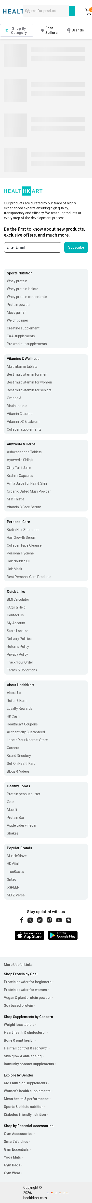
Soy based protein (18, 1005)
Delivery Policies (19, 639)
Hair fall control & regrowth (26, 1048)
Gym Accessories (18, 1134)
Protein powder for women (25, 990)
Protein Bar (15, 818)
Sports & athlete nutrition (23, 1107)
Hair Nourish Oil (18, 561)
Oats (10, 802)
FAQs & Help (16, 607)
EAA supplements (21, 336)
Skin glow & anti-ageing (23, 1056)
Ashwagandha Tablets (24, 452)
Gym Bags (12, 1165)
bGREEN (13, 887)
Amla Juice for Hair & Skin (27, 483)
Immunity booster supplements (29, 1064)
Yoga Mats (12, 1157)
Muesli (12, 810)
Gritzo (11, 879)
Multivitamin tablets (22, 366)
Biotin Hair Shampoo (23, 530)
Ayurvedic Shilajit (20, 460)
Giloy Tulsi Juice (19, 468)
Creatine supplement (23, 328)
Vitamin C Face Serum (24, 507)
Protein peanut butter (23, 794)
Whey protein (17, 281)
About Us (14, 693)
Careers (13, 748)
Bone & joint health (19, 1040)
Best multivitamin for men (27, 374)
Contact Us (15, 615)
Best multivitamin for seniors (29, 390)
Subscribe (76, 247)
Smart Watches (16, 1142)
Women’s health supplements (27, 1091)
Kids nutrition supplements (25, 1083)
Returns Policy (18, 647)
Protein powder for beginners (28, 982)
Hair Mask (14, 569)
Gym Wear (12, 1173)
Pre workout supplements (27, 344)
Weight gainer (17, 320)
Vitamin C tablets (20, 414)
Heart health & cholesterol (25, 1032)
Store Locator (17, 631)
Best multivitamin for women (29, 382)
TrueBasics (15, 872)
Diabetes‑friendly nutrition (25, 1115)
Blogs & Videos (18, 771)
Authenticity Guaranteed (26, 732)
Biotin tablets (17, 406)
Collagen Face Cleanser (25, 545)
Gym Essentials (16, 1149)
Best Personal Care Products (29, 577)
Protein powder (19, 305)
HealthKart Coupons (22, 724)
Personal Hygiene (20, 553)
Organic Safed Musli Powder (29, 491)
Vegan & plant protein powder (27, 998)
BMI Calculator (18, 599)
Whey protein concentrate (27, 297)
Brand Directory (19, 756)
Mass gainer (16, 312)
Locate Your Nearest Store (27, 740)
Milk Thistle (15, 499)
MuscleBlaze (17, 856)
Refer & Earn (16, 701)
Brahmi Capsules (20, 476)
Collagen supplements (24, 429)
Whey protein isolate (22, 289)
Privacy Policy (17, 654)
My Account (16, 623)
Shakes (12, 833)
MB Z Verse (16, 895)
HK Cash (13, 716)
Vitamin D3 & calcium (23, 422)
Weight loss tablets (19, 1025)
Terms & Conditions (22, 670)
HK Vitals (13, 864)
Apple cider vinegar (22, 825)
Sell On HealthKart (21, 763)
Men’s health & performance (26, 1099)
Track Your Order (20, 662)
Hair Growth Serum (21, 537)
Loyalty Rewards (19, 708)
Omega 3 (14, 398)
